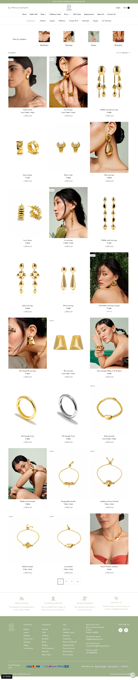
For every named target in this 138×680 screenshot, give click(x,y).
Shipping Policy (68, 645)
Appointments (89, 14)
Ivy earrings (68, 240)
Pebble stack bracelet (27, 501)
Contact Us (111, 14)
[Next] (77, 581)
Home (24, 14)
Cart (126, 8)
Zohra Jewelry (12, 674)
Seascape (85, 21)
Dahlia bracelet (27, 567)
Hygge (95, 21)
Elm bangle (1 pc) (27, 436)
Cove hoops (68, 110)
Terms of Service (69, 648)
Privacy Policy (68, 655)
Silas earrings (109, 175)
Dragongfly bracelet (68, 501)
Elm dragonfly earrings (27, 371)
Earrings (68, 45)
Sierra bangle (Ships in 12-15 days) (109, 371)
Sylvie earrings (27, 306)
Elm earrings (68, 371)
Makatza (62, 21)
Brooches (45, 651)
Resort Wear (46, 655)
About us (66, 629)
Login (118, 8)
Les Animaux (106, 21)
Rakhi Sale (33, 14)
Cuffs (44, 632)
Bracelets (118, 45)
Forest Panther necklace (109, 567)
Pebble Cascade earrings (109, 110)
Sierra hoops (27, 175)
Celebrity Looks (55, 14)
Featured (66, 635)
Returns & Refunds (70, 642)
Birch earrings (68, 306)
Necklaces (44, 45)
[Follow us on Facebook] (121, 630)
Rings (93, 45)
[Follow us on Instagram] (126, 630)
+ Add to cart (27, 115)
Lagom (52, 21)
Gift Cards (77, 14)
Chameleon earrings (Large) (109, 306)
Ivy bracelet (68, 567)
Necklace (45, 635)
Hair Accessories (48, 648)
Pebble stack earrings (109, 240)
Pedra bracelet (109, 436)
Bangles (45, 645)
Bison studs (68, 175)
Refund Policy (68, 651)
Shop (42, 14)
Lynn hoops (27, 240)
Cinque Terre (73, 21)
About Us (100, 14)
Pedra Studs (27, 110)
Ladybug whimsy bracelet (109, 501)
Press (66, 14)
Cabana (43, 21)
